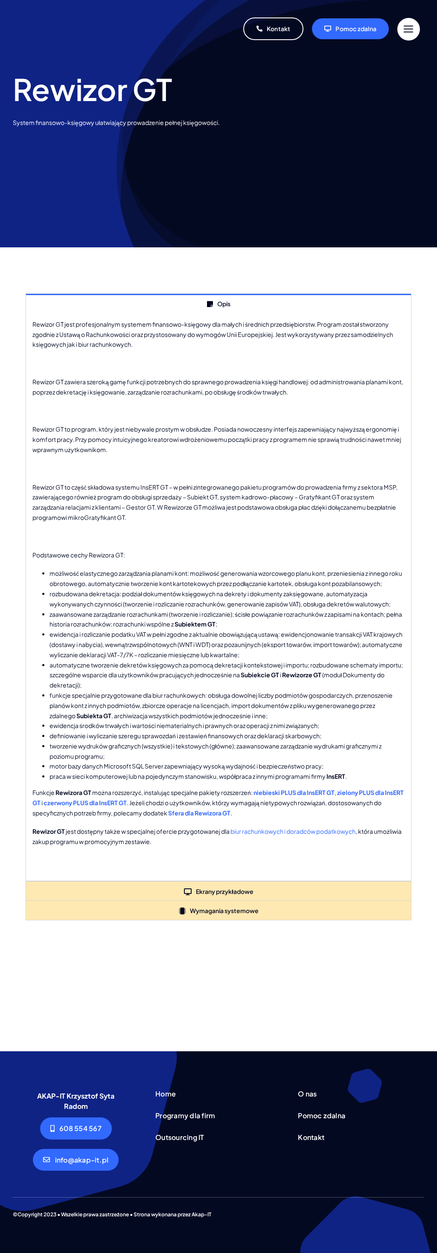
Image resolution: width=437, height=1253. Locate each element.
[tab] (218, 303)
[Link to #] (408, 29)
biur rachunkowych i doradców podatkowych (292, 831)
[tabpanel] (218, 597)
